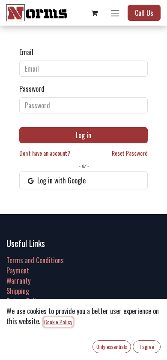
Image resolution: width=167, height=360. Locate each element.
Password (32, 89)
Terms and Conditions (35, 260)
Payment (17, 270)
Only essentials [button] (111, 346)
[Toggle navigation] (115, 12)
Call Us (144, 13)
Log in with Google (61, 180)
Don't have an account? (44, 152)
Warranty (18, 281)
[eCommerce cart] (94, 12)
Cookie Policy (58, 321)
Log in (83, 135)
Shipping (17, 291)
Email (26, 52)
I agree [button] (147, 346)
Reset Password (130, 152)
